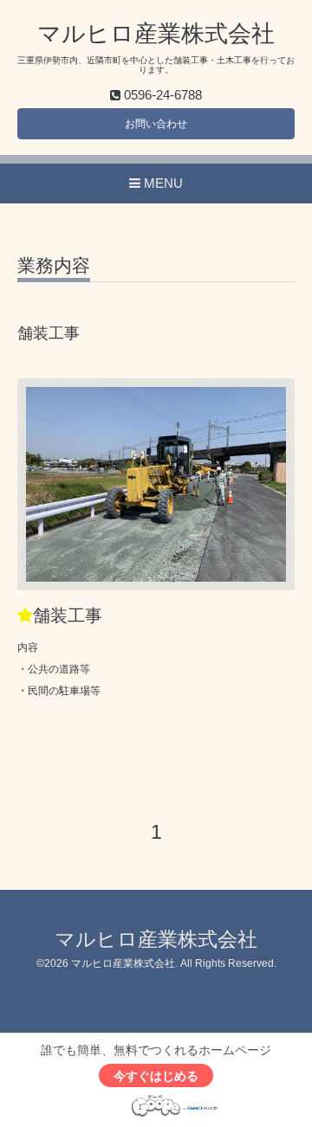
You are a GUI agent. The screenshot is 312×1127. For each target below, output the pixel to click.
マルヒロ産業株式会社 (156, 34)
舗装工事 (67, 615)
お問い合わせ (156, 124)
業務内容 (53, 265)
